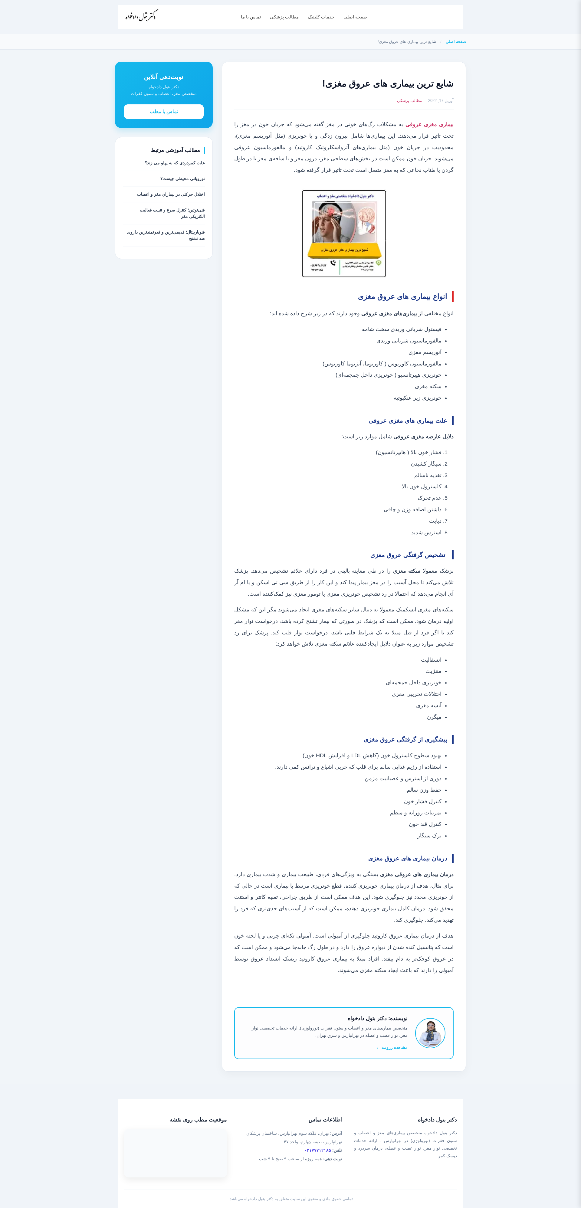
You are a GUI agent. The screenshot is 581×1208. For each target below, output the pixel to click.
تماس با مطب (164, 111)
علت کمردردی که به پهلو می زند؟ (175, 162)
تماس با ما (251, 16)
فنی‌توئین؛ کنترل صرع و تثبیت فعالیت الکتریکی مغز (172, 213)
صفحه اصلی (355, 16)
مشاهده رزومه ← (392, 1047)
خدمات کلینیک (321, 16)
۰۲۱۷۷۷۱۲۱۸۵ (317, 1150)
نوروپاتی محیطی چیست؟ (182, 178)
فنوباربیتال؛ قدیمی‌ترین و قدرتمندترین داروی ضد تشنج (166, 235)
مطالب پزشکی (284, 16)
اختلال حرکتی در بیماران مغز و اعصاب (171, 194)
